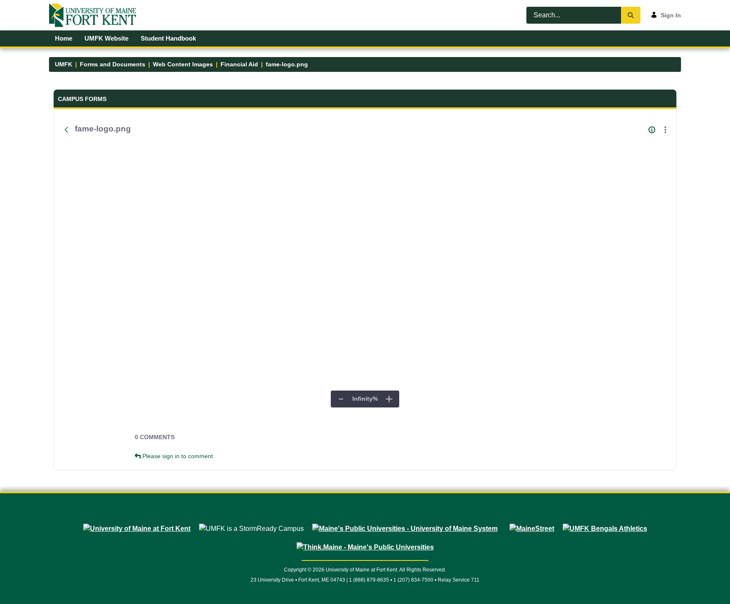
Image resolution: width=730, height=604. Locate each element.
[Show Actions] (665, 130)
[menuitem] (64, 38)
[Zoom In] (389, 399)
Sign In (671, 15)
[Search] (630, 15)
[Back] (66, 129)
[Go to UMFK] (96, 15)
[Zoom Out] (340, 399)
